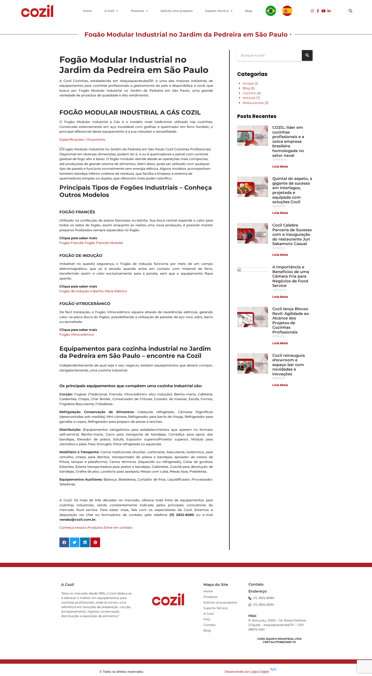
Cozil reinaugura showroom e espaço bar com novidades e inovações (288, 364)
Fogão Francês (71, 243)
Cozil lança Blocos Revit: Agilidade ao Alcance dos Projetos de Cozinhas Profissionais (290, 321)
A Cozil (109, 11)
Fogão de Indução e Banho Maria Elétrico (93, 291)
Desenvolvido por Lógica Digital (247, 671)
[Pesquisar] (307, 55)
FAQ (206, 619)
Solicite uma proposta (177, 11)
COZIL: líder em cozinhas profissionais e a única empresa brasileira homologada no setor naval (288, 141)
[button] (350, 10)
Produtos (137, 11)
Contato (209, 625)
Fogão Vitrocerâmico (76, 334)
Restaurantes (253, 103)
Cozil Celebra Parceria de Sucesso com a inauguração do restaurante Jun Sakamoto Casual (292, 234)
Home (87, 11)
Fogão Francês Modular (104, 243)
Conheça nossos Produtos (81, 527)
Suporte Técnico (217, 11)
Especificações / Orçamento (82, 139)
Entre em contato (118, 527)
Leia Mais (280, 166)
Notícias (249, 98)
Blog (248, 11)
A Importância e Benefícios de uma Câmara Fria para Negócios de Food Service (290, 276)
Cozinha (249, 93)
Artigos (248, 83)
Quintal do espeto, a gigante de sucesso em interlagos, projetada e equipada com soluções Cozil (292, 190)
